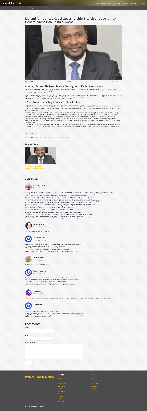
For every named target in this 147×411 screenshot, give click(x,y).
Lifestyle (60, 396)
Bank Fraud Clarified (103, 3)
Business (60, 388)
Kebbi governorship (52, 137)
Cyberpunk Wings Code (137, 3)
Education (61, 401)
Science (60, 394)
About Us (93, 378)
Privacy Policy (95, 383)
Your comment (30, 342)
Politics (60, 381)
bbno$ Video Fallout (120, 3)
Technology (61, 391)
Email (27, 335)
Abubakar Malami (42, 137)
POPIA (93, 388)
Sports (60, 378)
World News (61, 386)
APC (59, 137)
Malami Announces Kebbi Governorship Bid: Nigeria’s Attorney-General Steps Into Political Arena (40, 167)
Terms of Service (96, 381)
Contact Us (94, 386)
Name (27, 327)
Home (3, 8)
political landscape (117, 105)
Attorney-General (64, 137)
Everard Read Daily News (14, 3)
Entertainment (62, 383)
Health (60, 399)
